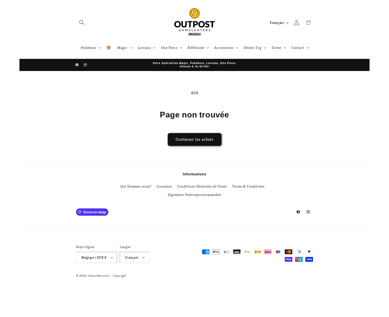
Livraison (164, 186)
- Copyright (118, 275)
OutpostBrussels (99, 275)
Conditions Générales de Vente (202, 186)
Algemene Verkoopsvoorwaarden (194, 194)
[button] (82, 22)
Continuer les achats (194, 139)
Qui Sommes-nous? (136, 186)
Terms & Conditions (248, 186)
